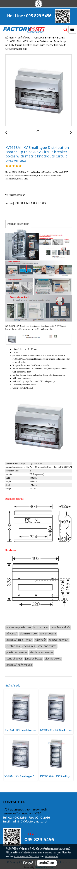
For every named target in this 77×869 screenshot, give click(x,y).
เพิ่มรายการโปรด (16, 195)
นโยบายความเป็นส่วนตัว (26, 856)
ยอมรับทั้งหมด (46, 863)
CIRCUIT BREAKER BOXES (30, 203)
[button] (64, 30)
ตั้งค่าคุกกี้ (28, 863)
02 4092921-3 (17, 818)
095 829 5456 (39, 15)
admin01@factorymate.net (29, 822)
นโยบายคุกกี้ (51, 856)
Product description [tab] (18, 223)
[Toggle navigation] (72, 30)
